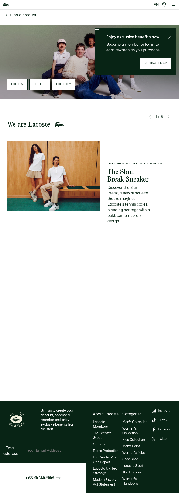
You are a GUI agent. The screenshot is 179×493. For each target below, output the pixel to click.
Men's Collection (134, 421)
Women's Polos (133, 452)
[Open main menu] (173, 4)
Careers (99, 444)
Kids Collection (133, 439)
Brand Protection (105, 450)
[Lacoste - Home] (6, 5)
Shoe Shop (130, 459)
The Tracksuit (132, 472)
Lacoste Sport (132, 465)
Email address (10, 450)
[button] (164, 4)
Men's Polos (131, 446)
